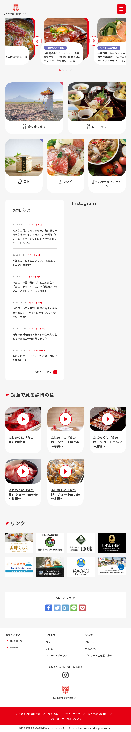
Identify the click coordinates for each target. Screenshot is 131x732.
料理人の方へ (92, 648)
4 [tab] (68, 70)
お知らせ (90, 642)
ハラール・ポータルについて (65, 718)
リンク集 (53, 714)
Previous (37, 41)
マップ (89, 635)
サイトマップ (73, 714)
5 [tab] (71, 70)
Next (94, 41)
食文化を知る (13, 635)
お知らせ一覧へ (42, 372)
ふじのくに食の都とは (28, 714)
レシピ (49, 648)
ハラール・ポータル (57, 655)
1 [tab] (60, 70)
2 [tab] (63, 70)
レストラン (52, 635)
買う (48, 642)
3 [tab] (66, 70)
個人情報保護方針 (97, 714)
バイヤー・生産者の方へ (98, 655)
